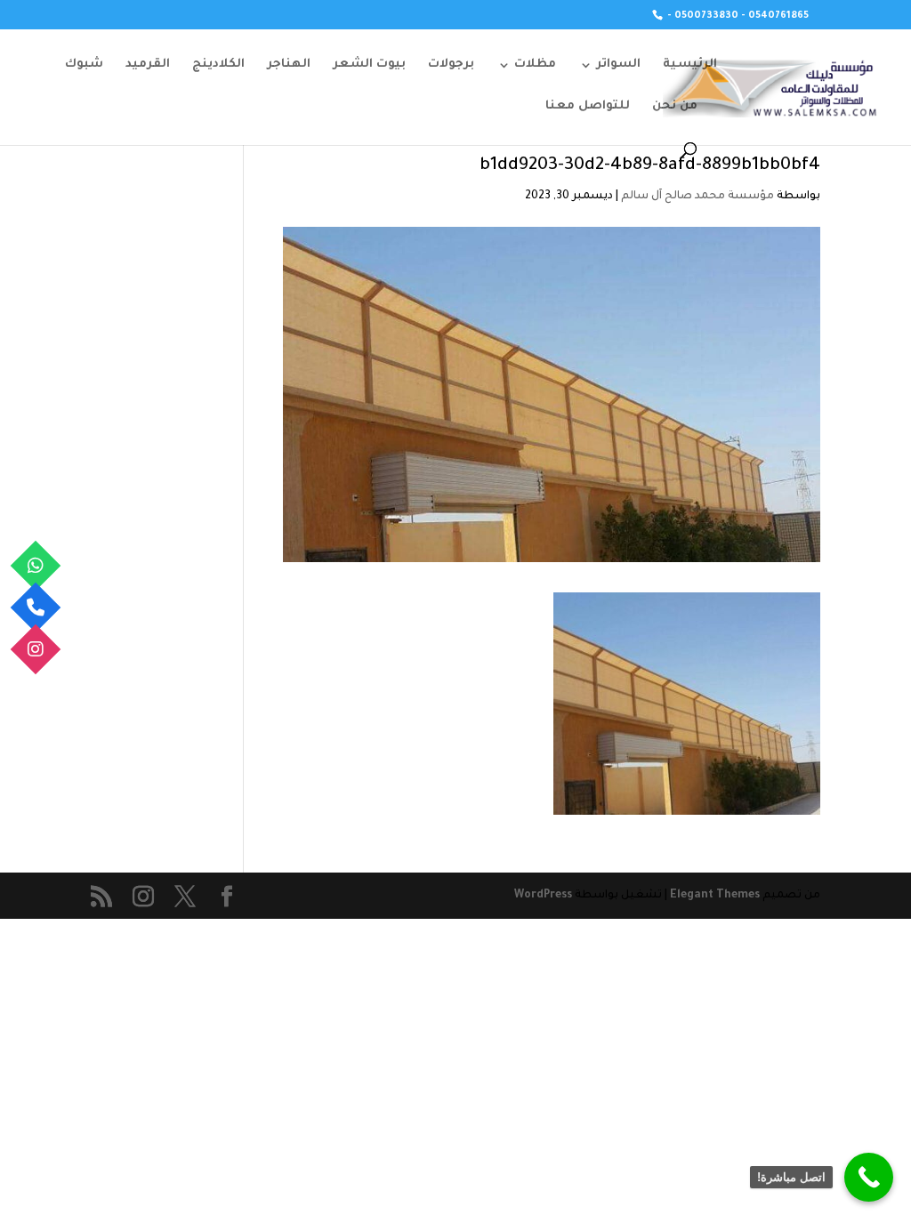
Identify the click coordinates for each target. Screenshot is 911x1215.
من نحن (674, 107)
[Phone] (36, 608)
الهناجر (288, 65)
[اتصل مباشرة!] (868, 1177)
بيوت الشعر (369, 65)
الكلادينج (218, 65)
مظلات (535, 65)
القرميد (147, 65)
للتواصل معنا (587, 107)
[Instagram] (36, 649)
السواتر (618, 65)
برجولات (451, 65)
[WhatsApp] (36, 566)
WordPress (543, 895)
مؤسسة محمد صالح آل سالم (697, 196)
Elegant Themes (715, 895)
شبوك (84, 65)
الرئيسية (690, 65)
